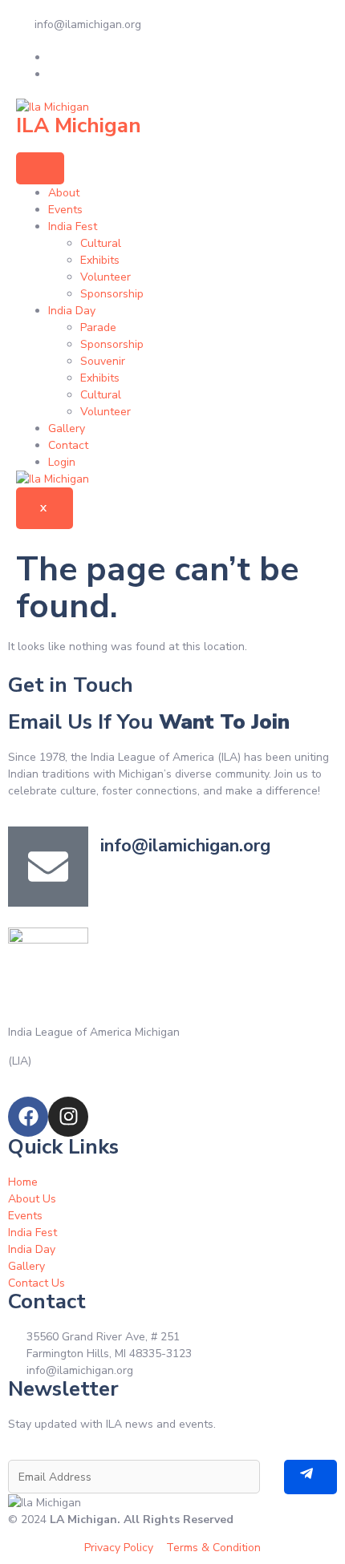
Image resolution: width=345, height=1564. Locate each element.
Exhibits (100, 260)
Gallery (66, 428)
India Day (71, 310)
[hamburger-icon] (40, 168)
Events (65, 209)
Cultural (100, 243)
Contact (68, 445)
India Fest (72, 226)
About (63, 192)
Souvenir (102, 361)
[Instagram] (68, 1117)
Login (61, 462)
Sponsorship (112, 293)
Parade (98, 327)
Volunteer (105, 277)
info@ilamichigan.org (185, 846)
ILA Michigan (78, 125)
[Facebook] (28, 1117)
